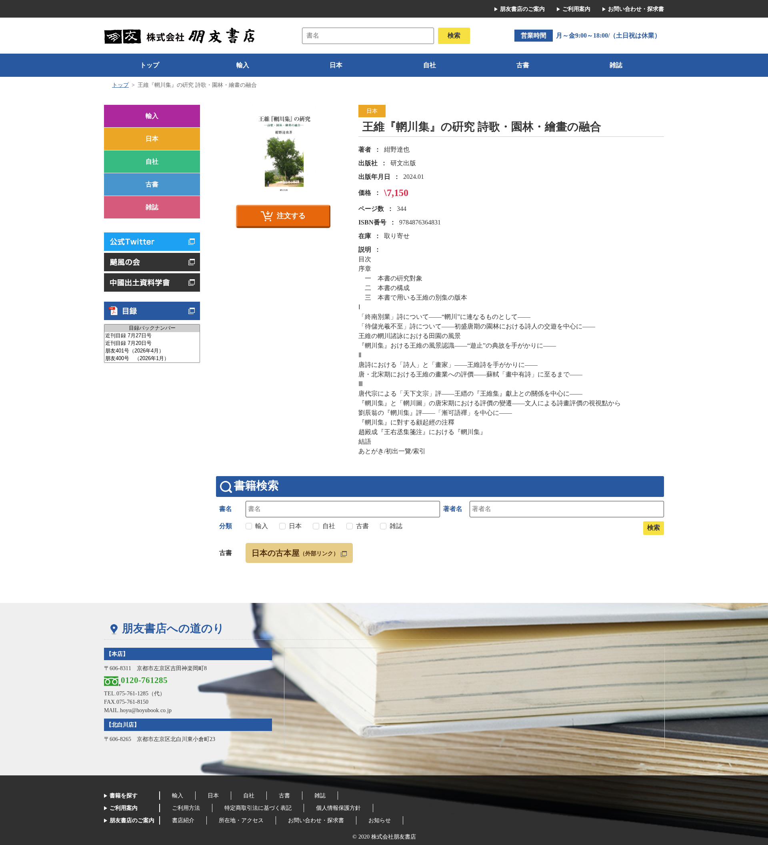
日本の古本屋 (295, 553)
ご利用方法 (186, 808)
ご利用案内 (576, 9)
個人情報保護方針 (338, 808)
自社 (429, 65)
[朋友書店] (181, 35)
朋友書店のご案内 (522, 9)
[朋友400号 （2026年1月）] (152, 358)
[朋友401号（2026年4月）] (152, 351)
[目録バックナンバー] (152, 328)
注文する (291, 216)
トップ (149, 65)
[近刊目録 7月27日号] (152, 336)
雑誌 (616, 65)
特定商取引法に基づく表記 (258, 808)
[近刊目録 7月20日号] (152, 343)
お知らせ (379, 820)
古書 (522, 65)
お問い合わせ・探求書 (636, 9)
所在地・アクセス (241, 820)
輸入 (242, 65)
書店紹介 (183, 820)
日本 (336, 65)
